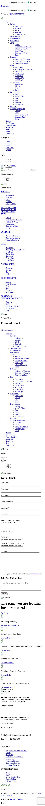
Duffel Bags (19, 74)
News (8, 131)
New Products (15, 39)
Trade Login (5, 6)
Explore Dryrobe (7, 638)
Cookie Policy (11, 779)
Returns (8, 773)
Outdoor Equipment (17, 109)
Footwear (13, 107)
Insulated (18, 28)
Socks (17, 90)
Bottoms (13, 57)
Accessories (14, 82)
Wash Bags (19, 80)
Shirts (17, 55)
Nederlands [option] (10, 148)
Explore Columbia (7, 663)
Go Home (4, 613)
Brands (8, 121)
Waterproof (19, 26)
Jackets (12, 24)
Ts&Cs (9, 795)
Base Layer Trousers (22, 61)
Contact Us (10, 133)
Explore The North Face (10, 625)
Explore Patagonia (7, 687)
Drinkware (19, 84)
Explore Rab (5, 650)
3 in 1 (17, 30)
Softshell (18, 32)
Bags (12, 65)
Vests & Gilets (15, 36)
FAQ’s (8, 775)
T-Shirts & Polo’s (21, 49)
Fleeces (17, 45)
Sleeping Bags (20, 117)
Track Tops (19, 51)
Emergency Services (13, 763)
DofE (17, 113)
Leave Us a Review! (13, 777)
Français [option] (9, 143)
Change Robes (20, 34)
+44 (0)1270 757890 (16, 14)
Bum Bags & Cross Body (24, 69)
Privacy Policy (36, 574)
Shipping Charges (12, 765)
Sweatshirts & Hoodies (23, 47)
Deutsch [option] (9, 141)
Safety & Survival (21, 115)
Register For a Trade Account (16, 751)
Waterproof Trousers (22, 59)
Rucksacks (19, 76)
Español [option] (8, 150)
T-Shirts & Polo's (12, 222)
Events (8, 753)
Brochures (9, 129)
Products (9, 22)
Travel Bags (19, 78)
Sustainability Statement (14, 757)
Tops (12, 43)
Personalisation (11, 125)
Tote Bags (18, 72)
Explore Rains (6, 675)
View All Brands (7, 330)
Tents (17, 119)
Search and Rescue (12, 761)
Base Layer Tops (21, 53)
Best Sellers (14, 41)
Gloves (17, 86)
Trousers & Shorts (21, 63)
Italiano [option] (8, 146)
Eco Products (15, 92)
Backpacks (19, 67)
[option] (25, 141)
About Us (9, 127)
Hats (16, 88)
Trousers (18, 102)
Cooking (18, 111)
